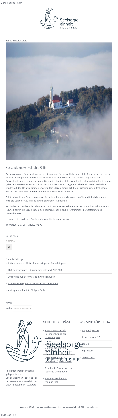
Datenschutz (88, 357)
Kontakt (85, 343)
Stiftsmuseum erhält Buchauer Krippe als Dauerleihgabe (37, 263)
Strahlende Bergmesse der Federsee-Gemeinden (33, 283)
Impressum (87, 350)
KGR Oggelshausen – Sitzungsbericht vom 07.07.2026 (35, 269)
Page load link (8, 414)
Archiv (9, 308)
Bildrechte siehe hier (89, 407)
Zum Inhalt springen (11, 2)
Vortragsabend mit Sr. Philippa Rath (26, 290)
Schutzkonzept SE (91, 337)
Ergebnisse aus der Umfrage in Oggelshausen (31, 276)
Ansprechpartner (90, 330)
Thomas (10, 224)
